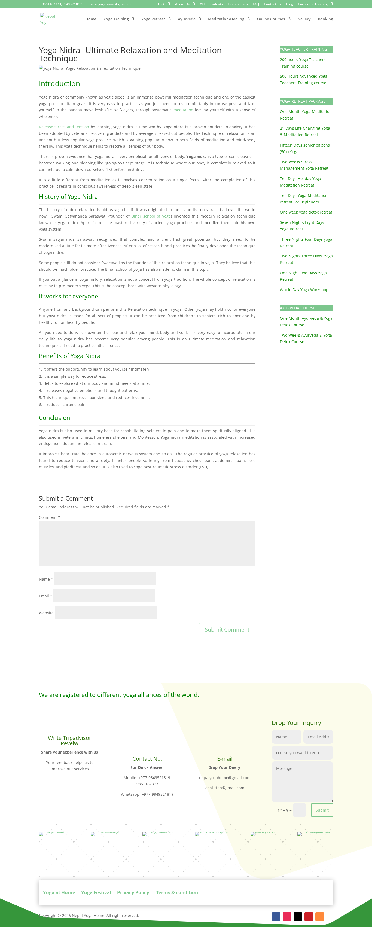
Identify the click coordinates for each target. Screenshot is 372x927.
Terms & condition (176, 892)
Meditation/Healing (226, 19)
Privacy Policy (133, 892)
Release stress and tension (64, 126)
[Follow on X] (298, 916)
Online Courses (271, 19)
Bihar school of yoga (151, 216)
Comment (49, 517)
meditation (183, 109)
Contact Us (272, 4)
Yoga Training (116, 19)
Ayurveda (187, 19)
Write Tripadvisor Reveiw (69, 740)
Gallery (304, 19)
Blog (289, 4)
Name (46, 579)
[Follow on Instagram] (287, 916)
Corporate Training (313, 4)
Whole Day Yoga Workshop (304, 289)
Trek (161, 4)
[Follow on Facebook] (276, 916)
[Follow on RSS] (319, 916)
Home (90, 19)
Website (46, 612)
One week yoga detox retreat (306, 212)
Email (45, 596)
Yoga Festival (96, 892)
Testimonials (238, 4)
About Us (182, 4)
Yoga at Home (59, 892)
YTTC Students (211, 4)
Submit (322, 810)
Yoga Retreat (153, 19)
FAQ (256, 4)
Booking (325, 19)
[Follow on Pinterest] (308, 916)
